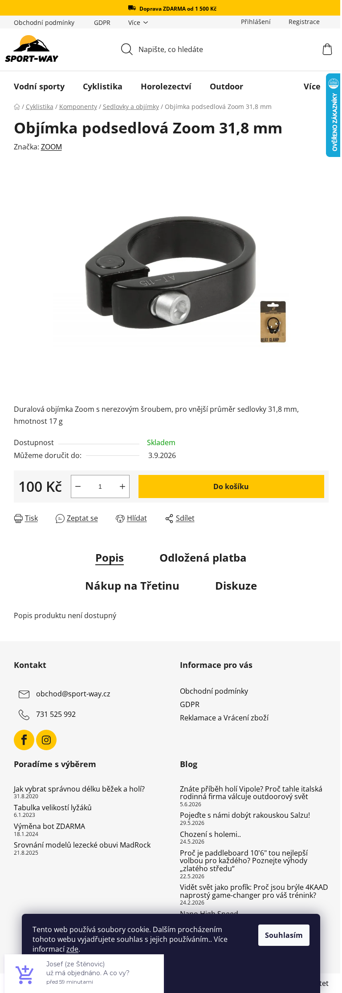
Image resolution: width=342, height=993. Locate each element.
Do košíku (231, 486)
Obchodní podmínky (44, 22)
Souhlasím (284, 935)
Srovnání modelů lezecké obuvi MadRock (82, 845)
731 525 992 (56, 714)
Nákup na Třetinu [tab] (132, 585)
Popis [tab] (109, 557)
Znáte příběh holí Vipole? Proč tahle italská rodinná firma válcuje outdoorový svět (251, 793)
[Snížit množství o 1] (78, 486)
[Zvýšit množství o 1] (122, 486)
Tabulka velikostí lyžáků (53, 808)
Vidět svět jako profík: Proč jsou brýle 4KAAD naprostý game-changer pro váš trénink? (254, 891)
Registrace (304, 21)
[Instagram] (46, 740)
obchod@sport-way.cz (73, 694)
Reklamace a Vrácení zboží (224, 718)
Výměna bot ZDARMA (49, 827)
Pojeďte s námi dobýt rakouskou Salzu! (245, 816)
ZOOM (51, 147)
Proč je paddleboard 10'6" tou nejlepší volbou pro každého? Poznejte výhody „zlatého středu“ (244, 861)
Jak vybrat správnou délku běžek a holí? (79, 789)
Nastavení (58, 972)
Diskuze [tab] (236, 585)
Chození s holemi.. (210, 835)
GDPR (102, 22)
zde (72, 949)
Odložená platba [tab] (203, 557)
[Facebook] (24, 740)
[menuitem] (39, 86)
